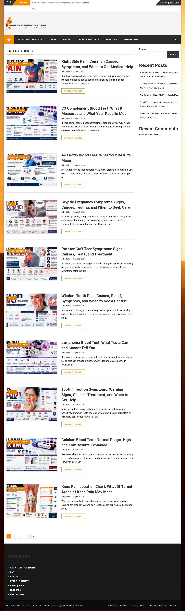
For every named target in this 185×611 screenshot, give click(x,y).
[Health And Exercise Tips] (9, 33)
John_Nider (66, 66)
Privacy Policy (138, 599)
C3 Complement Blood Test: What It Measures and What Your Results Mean (159, 80)
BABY (53, 33)
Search (142, 43)
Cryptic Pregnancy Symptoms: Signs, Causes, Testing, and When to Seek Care (159, 98)
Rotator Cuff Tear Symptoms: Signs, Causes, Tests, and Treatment (158, 110)
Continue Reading (73, 85)
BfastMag (56, 599)
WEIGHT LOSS (131, 33)
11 (27, 530)
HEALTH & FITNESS (89, 33)
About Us (112, 599)
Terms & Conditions (167, 599)
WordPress (78, 599)
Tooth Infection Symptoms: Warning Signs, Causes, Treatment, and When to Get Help (94, 389)
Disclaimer (151, 599)
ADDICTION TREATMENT (31, 33)
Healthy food (17, 579)
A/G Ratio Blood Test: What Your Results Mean (159, 89)
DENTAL (67, 33)
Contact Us (123, 599)
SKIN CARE (111, 33)
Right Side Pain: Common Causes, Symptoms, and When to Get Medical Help (159, 69)
